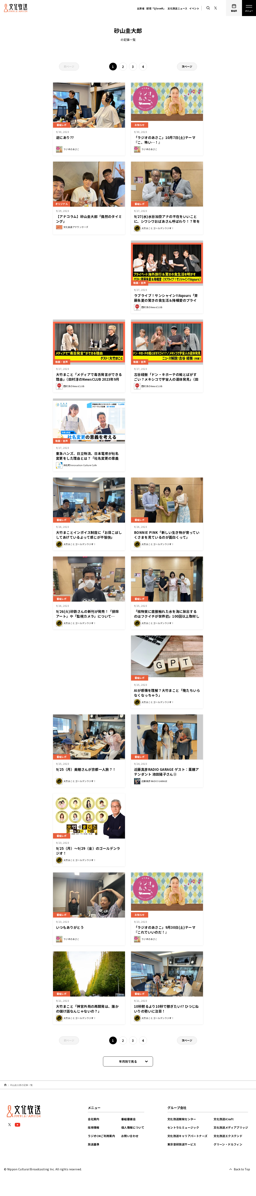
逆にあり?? (65, 137)
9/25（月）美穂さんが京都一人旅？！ (86, 769)
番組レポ (62, 124)
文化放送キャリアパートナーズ (187, 1136)
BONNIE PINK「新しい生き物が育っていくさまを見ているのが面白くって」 (166, 535)
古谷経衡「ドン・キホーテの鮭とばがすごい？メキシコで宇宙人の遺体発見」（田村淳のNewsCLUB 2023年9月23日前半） (167, 379)
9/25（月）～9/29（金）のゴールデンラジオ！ (88, 851)
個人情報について (132, 1127)
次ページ (187, 66)
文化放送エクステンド (228, 1136)
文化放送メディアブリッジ (231, 1127)
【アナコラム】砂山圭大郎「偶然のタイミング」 (89, 219)
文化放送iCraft (224, 1119)
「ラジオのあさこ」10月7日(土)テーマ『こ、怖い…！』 (164, 140)
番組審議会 (128, 1119)
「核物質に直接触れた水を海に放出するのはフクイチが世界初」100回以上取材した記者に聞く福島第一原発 (166, 616)
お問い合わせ (129, 1136)
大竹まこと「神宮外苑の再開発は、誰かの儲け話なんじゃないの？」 (87, 1009)
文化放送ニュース (177, 8)
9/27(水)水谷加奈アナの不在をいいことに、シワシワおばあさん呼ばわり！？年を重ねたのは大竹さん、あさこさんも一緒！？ (167, 223)
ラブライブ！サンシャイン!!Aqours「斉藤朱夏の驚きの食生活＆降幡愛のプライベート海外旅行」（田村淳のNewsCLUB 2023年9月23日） (166, 302)
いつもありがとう (70, 927)
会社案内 (93, 1119)
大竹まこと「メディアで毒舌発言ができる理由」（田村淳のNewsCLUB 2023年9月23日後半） (89, 379)
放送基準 (93, 1144)
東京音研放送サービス (181, 1144)
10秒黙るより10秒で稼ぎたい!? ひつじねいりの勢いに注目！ (166, 1009)
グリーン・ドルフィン (228, 1144)
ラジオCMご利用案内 (101, 1136)
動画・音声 (139, 282)
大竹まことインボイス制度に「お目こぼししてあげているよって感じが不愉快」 (89, 535)
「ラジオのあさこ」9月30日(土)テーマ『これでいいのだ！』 (164, 930)
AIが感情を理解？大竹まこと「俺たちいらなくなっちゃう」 (167, 693)
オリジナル (61, 203)
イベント (194, 8)
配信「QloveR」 (156, 8)
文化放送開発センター (181, 1119)
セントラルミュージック (183, 1127)
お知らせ (140, 124)
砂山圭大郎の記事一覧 (21, 1084)
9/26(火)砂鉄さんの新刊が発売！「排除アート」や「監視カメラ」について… (87, 614)
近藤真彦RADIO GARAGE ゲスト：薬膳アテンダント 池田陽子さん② (166, 772)
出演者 (140, 8)
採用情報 (93, 1127)
